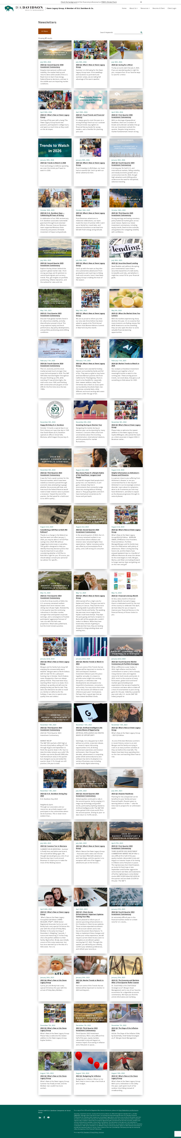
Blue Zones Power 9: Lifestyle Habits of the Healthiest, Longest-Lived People (90, 475)
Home (124, 8)
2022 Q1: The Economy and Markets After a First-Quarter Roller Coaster (125, 981)
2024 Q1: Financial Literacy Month (125, 596)
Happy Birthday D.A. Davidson (52, 425)
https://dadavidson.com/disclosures (128, 1110)
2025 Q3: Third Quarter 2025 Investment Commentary (122, 214)
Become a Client (159, 8)
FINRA (75, 1115)
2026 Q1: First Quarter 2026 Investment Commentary (122, 116)
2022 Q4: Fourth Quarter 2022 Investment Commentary (123, 913)
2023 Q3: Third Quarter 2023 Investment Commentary (51, 729)
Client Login (172, 8)
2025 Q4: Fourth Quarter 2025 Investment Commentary (123, 164)
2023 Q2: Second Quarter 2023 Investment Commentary (87, 795)
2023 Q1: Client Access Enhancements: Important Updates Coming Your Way (90, 914)
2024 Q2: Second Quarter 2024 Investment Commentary (87, 531)
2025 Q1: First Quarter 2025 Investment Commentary (50, 314)
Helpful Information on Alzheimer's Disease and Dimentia (125, 474)
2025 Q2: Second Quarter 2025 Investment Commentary (51, 264)
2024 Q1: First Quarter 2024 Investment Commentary (50, 597)
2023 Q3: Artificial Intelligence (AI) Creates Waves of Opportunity (89, 729)
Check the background (69, 2)
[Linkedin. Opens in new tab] (40, 1117)
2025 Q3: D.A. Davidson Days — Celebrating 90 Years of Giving (52, 214)
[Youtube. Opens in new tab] (48, 1117)
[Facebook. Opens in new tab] (44, 1117)
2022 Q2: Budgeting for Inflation (88, 1076)
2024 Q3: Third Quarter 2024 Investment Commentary (51, 474)
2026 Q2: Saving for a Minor (122, 65)
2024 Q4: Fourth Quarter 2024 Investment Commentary (51, 364)
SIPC (79, 1115)
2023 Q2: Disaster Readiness (122, 794)
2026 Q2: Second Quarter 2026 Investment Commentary (51, 66)
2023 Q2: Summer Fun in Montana (53, 846)
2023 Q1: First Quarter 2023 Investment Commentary (122, 847)
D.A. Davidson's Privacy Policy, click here (92, 1132)
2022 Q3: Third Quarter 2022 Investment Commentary (87, 1029)
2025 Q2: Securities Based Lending (125, 263)
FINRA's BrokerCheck (109, 2)
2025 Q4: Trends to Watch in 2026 (53, 163)
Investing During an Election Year (89, 425)
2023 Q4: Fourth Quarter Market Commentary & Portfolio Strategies (125, 663)
